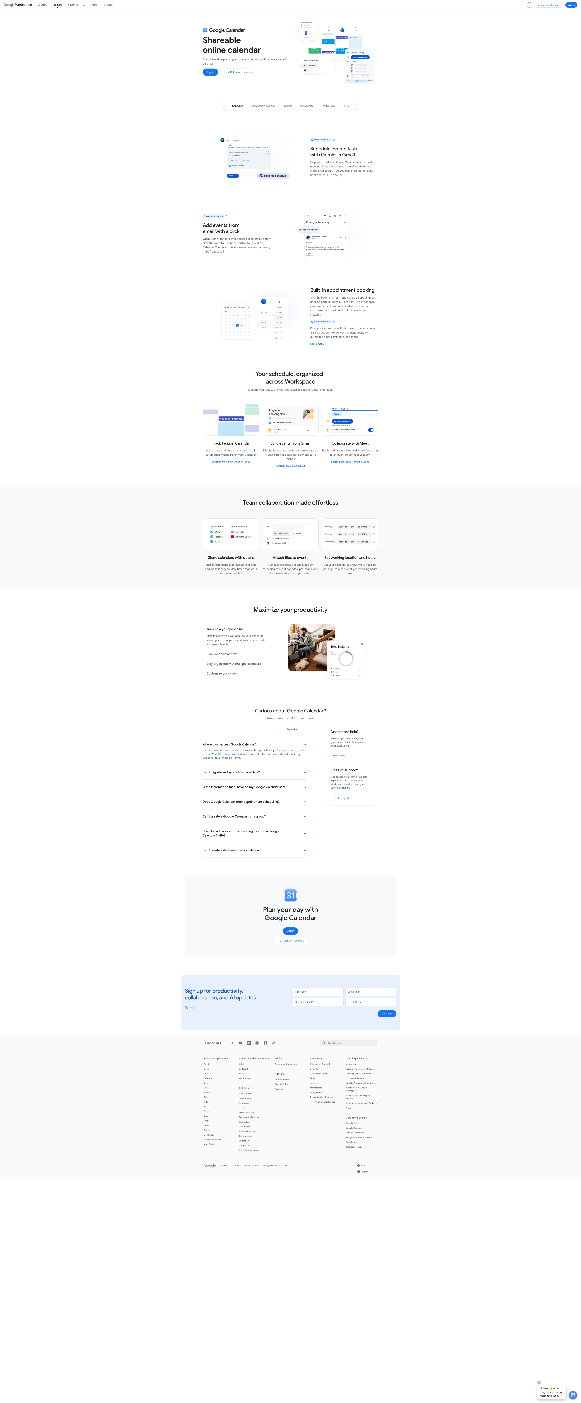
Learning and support (358, 1058)
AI (84, 4)
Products (57, 4)
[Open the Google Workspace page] (18, 5)
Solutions (43, 4)
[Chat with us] (573, 1395)
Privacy (225, 1165)
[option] (238, 106)
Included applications (216, 1058)
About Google (251, 1165)
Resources (108, 4)
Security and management (254, 1058)
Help (287, 1165)
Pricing (94, 4)
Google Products (271, 1165)
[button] (573, 1395)
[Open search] (529, 5)
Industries (73, 4)
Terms (236, 1165)
